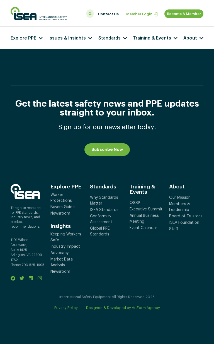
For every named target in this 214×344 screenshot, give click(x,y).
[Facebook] (13, 278)
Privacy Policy (66, 307)
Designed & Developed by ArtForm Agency (123, 307)
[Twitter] (22, 278)
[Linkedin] (30, 278)
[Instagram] (39, 278)
